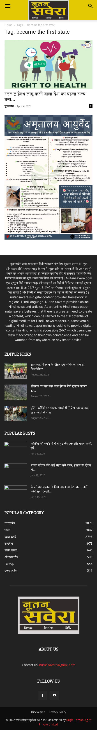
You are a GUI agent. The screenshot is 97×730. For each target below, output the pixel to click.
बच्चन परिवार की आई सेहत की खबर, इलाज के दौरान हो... (61, 468)
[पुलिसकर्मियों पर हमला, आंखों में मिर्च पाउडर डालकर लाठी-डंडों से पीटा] (16, 413)
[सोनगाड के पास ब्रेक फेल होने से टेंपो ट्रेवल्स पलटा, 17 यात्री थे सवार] (16, 392)
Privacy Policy (57, 712)
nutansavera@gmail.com (57, 665)
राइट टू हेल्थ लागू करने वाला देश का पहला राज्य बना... (45, 97)
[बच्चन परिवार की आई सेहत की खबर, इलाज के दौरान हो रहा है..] (16, 470)
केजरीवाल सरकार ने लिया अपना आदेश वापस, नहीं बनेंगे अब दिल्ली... (59, 489)
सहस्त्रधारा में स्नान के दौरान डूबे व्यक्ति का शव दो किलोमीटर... (57, 367)
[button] (7, 6)
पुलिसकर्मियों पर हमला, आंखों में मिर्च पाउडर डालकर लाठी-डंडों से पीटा (60, 410)
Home (8, 25)
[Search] (90, 6)
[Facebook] (42, 695)
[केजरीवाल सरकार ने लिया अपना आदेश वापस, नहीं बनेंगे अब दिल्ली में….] (16, 491)
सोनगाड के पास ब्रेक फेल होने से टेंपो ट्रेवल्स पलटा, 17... (59, 389)
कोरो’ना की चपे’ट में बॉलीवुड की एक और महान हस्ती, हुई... (61, 446)
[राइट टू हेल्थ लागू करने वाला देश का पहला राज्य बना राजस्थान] (48, 64)
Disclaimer (38, 712)
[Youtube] (54, 695)
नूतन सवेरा (9, 106)
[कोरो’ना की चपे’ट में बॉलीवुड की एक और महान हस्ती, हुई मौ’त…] (16, 447)
